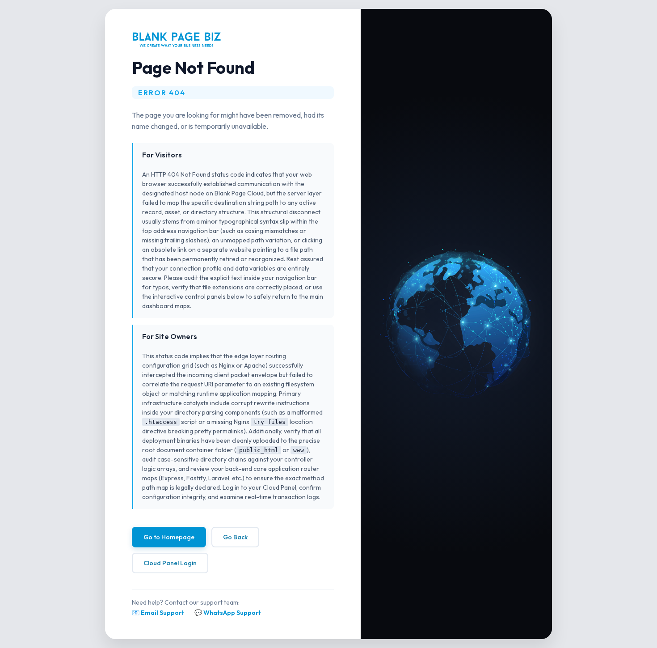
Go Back (235, 537)
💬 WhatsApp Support (227, 613)
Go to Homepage (168, 537)
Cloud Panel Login (170, 563)
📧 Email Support (158, 613)
